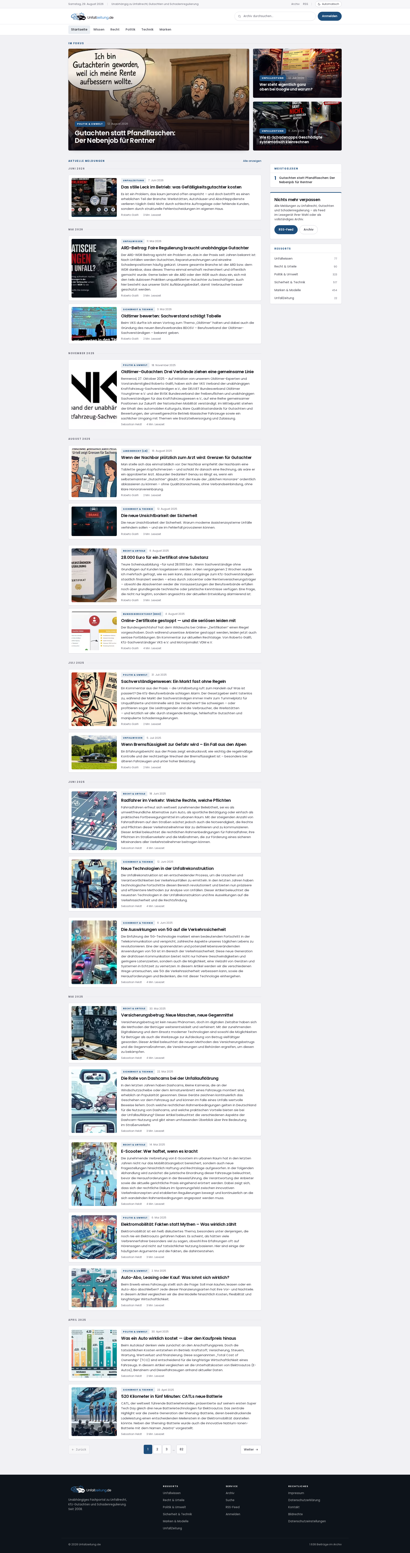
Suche (230, 1500)
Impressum (296, 1493)
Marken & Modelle (176, 1521)
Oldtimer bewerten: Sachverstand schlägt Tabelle (171, 316)
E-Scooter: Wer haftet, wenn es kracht (159, 1151)
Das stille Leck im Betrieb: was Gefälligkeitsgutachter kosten (181, 187)
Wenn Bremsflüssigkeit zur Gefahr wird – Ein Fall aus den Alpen (183, 744)
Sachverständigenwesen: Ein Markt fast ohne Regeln (173, 681)
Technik (147, 29)
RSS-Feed (286, 230)
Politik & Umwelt (135, 365)
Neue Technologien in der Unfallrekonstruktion (167, 868)
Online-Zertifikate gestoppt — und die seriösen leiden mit (178, 621)
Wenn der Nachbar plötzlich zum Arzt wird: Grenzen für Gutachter (186, 457)
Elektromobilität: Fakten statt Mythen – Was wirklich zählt (178, 1224)
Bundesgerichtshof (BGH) (142, 614)
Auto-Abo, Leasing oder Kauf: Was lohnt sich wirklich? (175, 1277)
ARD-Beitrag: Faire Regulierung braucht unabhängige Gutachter (185, 248)
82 (181, 1449)
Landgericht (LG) (135, 451)
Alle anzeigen (252, 161)
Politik (130, 29)
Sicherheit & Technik (138, 309)
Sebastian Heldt (131, 424)
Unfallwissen (133, 241)
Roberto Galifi (130, 215)
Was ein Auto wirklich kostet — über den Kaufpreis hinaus (178, 1338)
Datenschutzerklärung (304, 1500)
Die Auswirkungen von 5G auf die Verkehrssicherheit (173, 929)
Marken (165, 29)
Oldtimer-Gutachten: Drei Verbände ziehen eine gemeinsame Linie (187, 372)
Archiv (295, 4)
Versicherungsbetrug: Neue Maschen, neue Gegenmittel (177, 1015)
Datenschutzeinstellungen (307, 1521)
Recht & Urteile (134, 550)
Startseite (79, 29)
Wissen (98, 29)
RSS (305, 4)
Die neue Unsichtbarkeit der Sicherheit (159, 516)
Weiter (251, 1449)
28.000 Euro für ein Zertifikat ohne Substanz (164, 557)
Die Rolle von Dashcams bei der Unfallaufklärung (169, 1078)
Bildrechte (295, 1514)
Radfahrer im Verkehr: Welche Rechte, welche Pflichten (176, 800)
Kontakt (294, 1507)
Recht (115, 29)
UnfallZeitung (133, 180)
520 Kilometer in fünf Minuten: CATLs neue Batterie (171, 1396)
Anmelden (329, 16)
